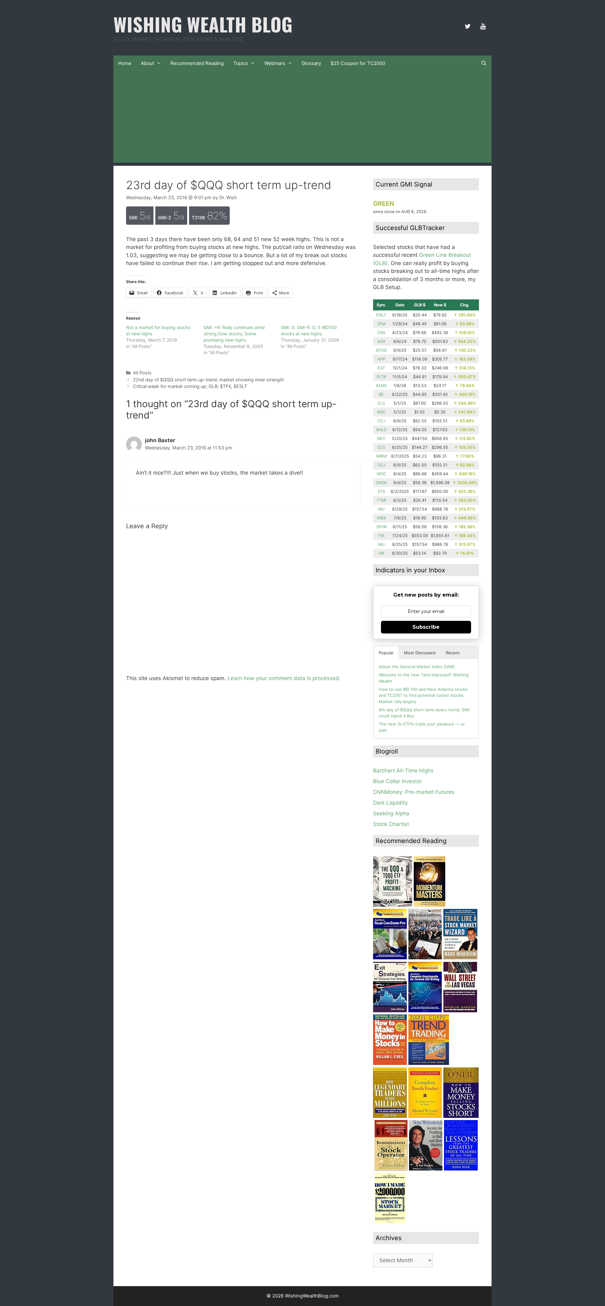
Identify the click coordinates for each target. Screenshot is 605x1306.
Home (124, 63)
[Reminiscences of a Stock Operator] (391, 1168)
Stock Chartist (391, 824)
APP (381, 359)
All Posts (142, 372)
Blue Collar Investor (397, 781)
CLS (381, 403)
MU (381, 509)
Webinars (274, 63)
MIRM (381, 456)
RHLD (381, 429)
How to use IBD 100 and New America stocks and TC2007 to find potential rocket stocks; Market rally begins (423, 695)
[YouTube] (482, 26)
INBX (381, 518)
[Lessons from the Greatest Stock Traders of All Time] (461, 1168)
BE (381, 394)
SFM (381, 323)
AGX (381, 341)
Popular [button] (386, 652)
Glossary (311, 63)
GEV (381, 438)
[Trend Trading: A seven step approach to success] (428, 1063)
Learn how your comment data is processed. (284, 678)
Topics (240, 63)
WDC (381, 473)
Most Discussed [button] (419, 652)
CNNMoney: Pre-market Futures (413, 792)
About (147, 63)
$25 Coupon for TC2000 (358, 63)
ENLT (381, 315)
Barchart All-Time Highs (403, 770)
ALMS (381, 385)
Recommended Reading (197, 63)
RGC (381, 412)
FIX (381, 535)
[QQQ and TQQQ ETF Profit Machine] (392, 905)
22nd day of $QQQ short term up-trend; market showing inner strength (208, 379)
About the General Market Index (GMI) (417, 666)
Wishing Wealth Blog (202, 24)
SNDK (381, 482)
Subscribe (426, 627)
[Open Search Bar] (484, 63)
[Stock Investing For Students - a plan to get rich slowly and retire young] (425, 957)
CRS (381, 332)
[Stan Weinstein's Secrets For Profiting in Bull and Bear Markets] (425, 1168)
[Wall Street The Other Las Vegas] (460, 1010)
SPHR (381, 526)
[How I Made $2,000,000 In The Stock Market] (390, 1221)
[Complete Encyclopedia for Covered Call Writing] (425, 1010)
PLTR (381, 376)
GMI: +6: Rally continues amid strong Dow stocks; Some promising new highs (234, 334)
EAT (381, 368)
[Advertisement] (302, 118)
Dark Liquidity (390, 803)
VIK (381, 553)
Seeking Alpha (391, 813)
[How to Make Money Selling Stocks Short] (461, 1116)
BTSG (381, 350)
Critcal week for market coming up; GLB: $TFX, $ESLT (190, 386)
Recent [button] (453, 652)
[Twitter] (467, 26)
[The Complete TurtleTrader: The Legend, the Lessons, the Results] (425, 1116)
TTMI (381, 500)
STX (381, 491)
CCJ (381, 421)
